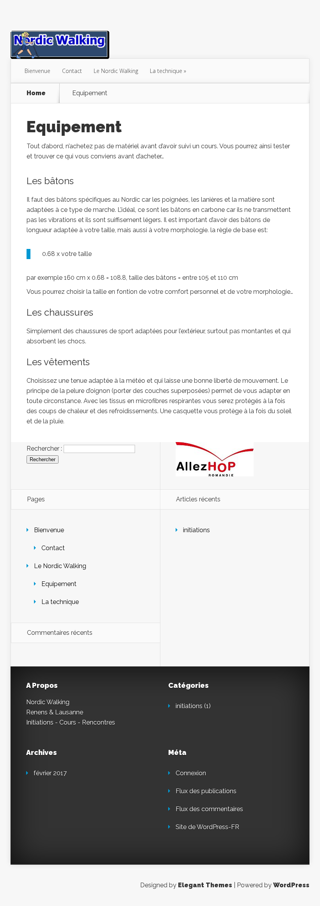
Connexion (191, 773)
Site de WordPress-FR (207, 827)
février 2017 (50, 773)
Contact (72, 71)
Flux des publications (206, 791)
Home (36, 93)
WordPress (291, 885)
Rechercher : (44, 448)
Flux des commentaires (209, 809)
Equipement (58, 584)
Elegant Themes (205, 885)
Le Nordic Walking (116, 71)
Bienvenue (37, 71)
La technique (166, 71)
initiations (196, 530)
